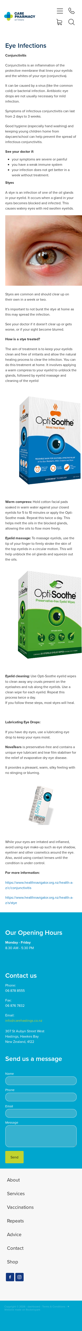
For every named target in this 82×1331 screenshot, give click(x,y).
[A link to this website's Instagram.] (19, 1277)
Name (9, 1073)
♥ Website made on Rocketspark (36, 1308)
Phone (9, 1090)
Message (11, 1122)
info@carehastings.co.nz (23, 1020)
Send (14, 1157)
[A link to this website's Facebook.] (10, 1277)
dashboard (34, 1306)
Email (9, 1106)
